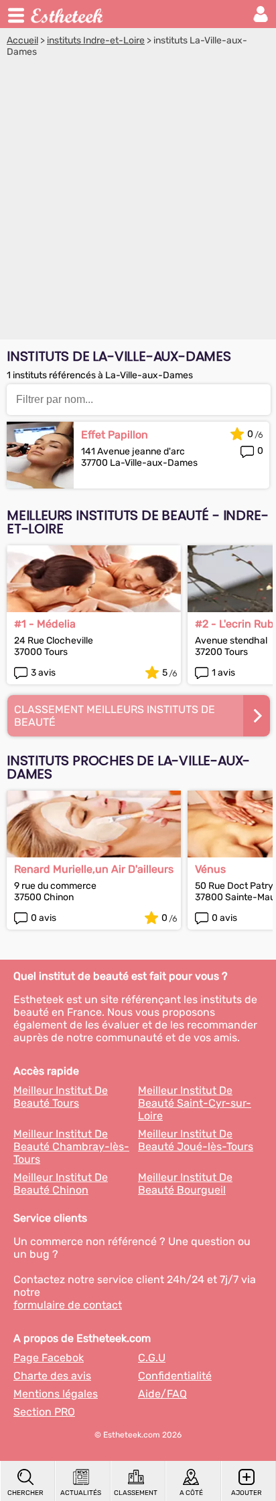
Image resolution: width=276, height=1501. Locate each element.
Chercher (25, 1493)
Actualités (80, 1493)
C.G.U (151, 1357)
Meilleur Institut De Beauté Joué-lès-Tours (195, 1140)
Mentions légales (55, 1393)
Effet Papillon (114, 434)
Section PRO (44, 1411)
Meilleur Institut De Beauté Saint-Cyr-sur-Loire (194, 1103)
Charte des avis (52, 1375)
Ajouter (246, 1493)
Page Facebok (48, 1357)
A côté (191, 1493)
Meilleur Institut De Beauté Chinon (60, 1183)
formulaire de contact (67, 1305)
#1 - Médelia (45, 624)
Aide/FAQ (162, 1393)
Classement (135, 1493)
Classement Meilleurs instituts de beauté (114, 715)
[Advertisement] (138, 201)
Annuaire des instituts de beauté (68, 14)
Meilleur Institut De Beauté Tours (60, 1096)
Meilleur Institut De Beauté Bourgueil (185, 1183)
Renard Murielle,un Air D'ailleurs (94, 869)
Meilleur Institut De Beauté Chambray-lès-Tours (71, 1146)
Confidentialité (175, 1375)
